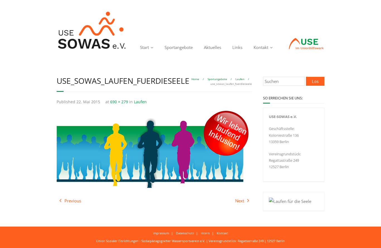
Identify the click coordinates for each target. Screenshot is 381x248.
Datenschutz (185, 233)
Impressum (161, 233)
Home (195, 79)
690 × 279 (119, 101)
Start (144, 47)
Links (237, 47)
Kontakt (261, 47)
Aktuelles (212, 47)
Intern (205, 233)
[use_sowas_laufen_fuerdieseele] (153, 149)
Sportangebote (179, 47)
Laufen (239, 79)
